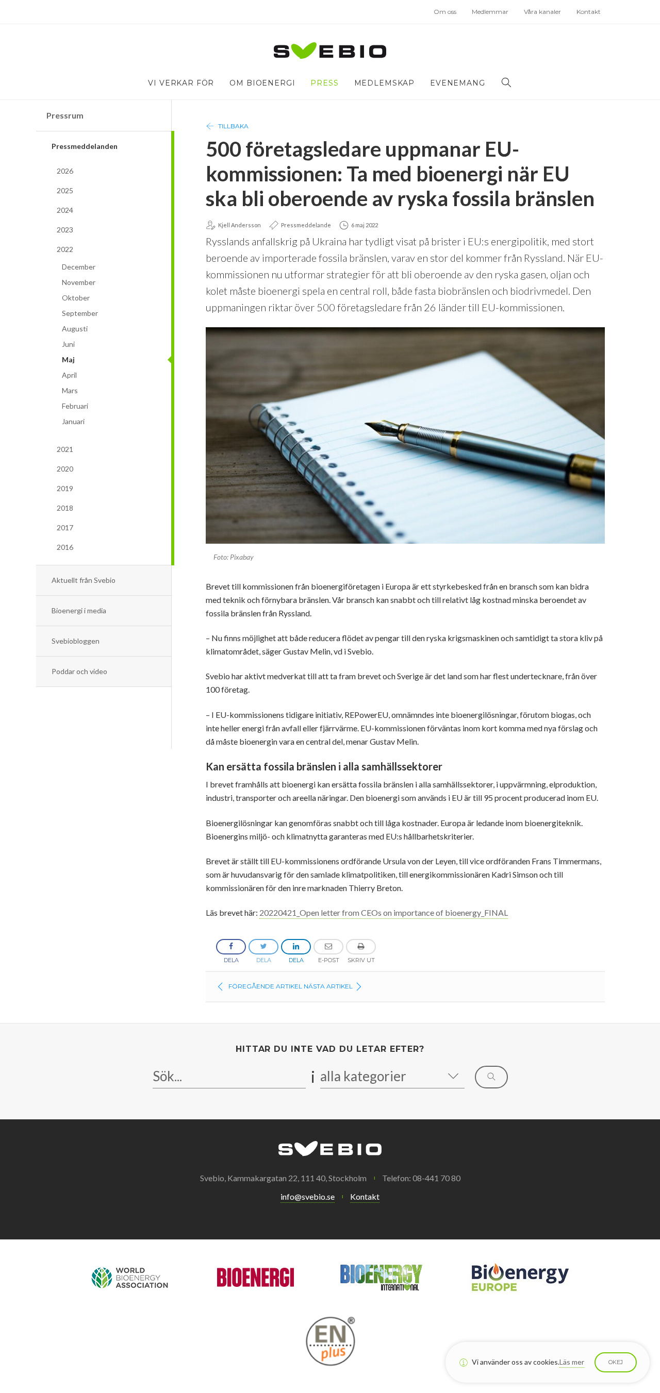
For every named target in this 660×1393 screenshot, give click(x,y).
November (78, 282)
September (80, 313)
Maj (68, 359)
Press (324, 83)
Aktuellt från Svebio (84, 580)
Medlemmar (490, 11)
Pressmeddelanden (85, 146)
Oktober (76, 297)
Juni (68, 344)
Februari (75, 405)
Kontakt (588, 11)
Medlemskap (384, 83)
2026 (65, 170)
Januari (73, 421)
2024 (65, 210)
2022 (65, 249)
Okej (615, 1362)
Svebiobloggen (76, 640)
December (78, 266)
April (69, 375)
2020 (65, 468)
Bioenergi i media (79, 610)
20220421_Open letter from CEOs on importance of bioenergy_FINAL (383, 912)
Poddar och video (79, 671)
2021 (65, 449)
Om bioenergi (262, 83)
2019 (65, 488)
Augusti (75, 328)
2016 (65, 547)
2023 (65, 229)
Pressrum (65, 115)
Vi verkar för (181, 83)
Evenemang (457, 83)
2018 (65, 508)
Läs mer (571, 1361)
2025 (65, 190)
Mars (70, 390)
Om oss (445, 11)
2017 (65, 527)
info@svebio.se (307, 1196)
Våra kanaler (542, 11)
